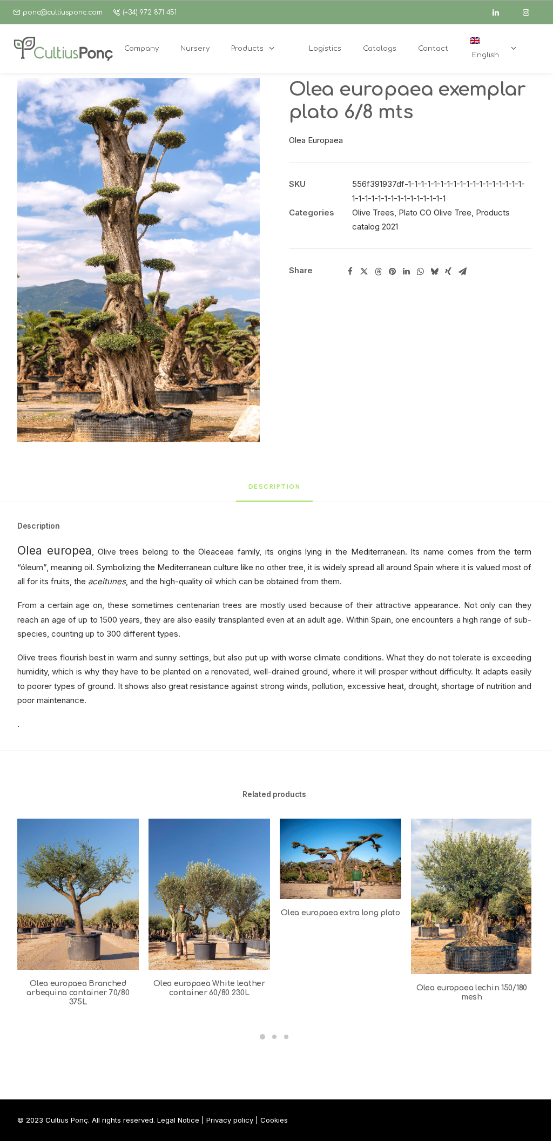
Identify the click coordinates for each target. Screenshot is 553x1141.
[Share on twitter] (364, 271)
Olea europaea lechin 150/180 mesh (471, 992)
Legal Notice (178, 1120)
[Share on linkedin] (406, 271)
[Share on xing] (448, 271)
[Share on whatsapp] (420, 271)
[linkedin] (500, 12)
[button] (138, 260)
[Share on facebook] (349, 271)
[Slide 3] (286, 1036)
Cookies (274, 1120)
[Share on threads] (378, 271)
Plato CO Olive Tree (435, 212)
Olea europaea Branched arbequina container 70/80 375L (77, 993)
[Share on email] (462, 271)
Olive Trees (373, 212)
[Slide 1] (262, 1036)
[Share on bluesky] (434, 271)
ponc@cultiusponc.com (63, 12)
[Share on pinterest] (392, 271)
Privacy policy (229, 1120)
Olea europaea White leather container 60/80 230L (209, 988)
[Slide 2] (274, 1036)
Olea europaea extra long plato (340, 913)
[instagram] (530, 12)
